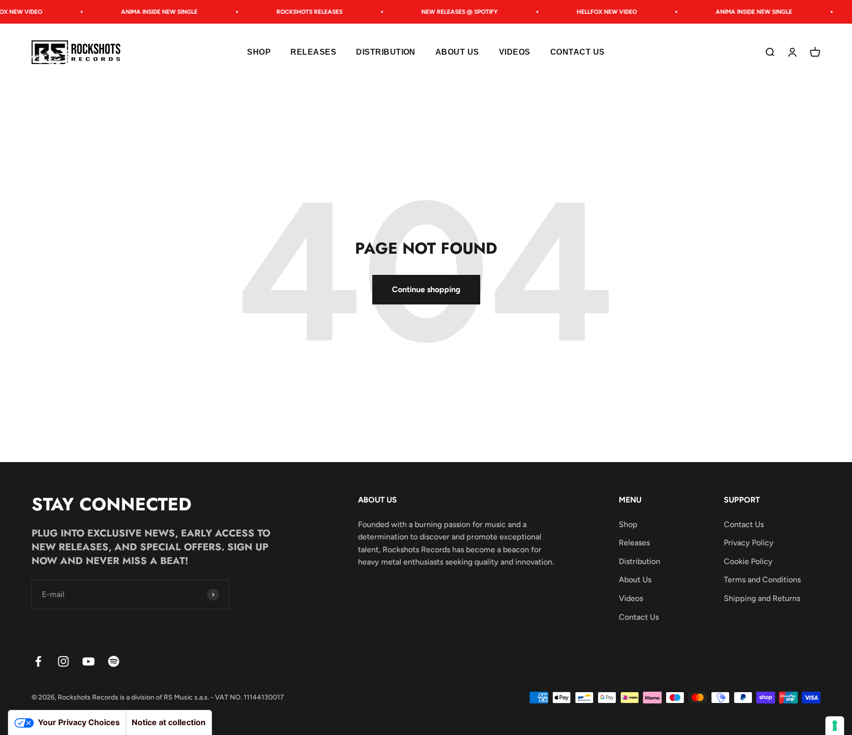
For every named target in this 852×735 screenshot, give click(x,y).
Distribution (386, 52)
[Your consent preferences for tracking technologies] (834, 725)
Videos (515, 52)
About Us (457, 52)
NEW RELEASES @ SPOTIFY (454, 11)
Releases (313, 52)
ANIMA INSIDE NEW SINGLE (154, 11)
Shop (259, 52)
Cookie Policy (748, 561)
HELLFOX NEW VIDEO (601, 11)
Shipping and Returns (762, 598)
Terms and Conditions (762, 579)
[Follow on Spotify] (113, 661)
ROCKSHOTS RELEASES (304, 11)
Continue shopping (426, 289)
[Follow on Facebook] (38, 661)
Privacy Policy (749, 542)
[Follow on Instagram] (63, 661)
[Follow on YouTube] (88, 661)
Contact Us (577, 52)
